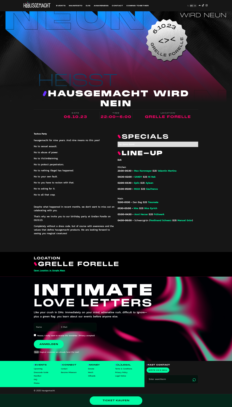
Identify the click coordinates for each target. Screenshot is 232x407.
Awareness (101, 6)
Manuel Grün (184, 220)
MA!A (137, 189)
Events (61, 6)
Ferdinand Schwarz (160, 220)
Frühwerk (159, 214)
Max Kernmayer (143, 171)
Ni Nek (152, 177)
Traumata (153, 202)
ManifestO (75, 6)
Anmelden (48, 344)
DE (195, 5)
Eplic (137, 183)
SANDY (138, 177)
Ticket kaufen (116, 400)
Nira (136, 208)
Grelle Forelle (168, 116)
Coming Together (137, 6)
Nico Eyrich (150, 208)
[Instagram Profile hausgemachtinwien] (206, 5)
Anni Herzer (141, 214)
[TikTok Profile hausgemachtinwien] (203, 5)
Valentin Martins (167, 171)
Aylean (149, 183)
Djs (88, 6)
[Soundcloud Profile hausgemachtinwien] (199, 5)
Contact (117, 6)
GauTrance (152, 189)
